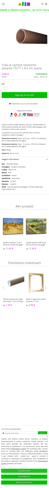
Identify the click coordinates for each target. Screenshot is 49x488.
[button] (23, 61)
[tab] (24, 159)
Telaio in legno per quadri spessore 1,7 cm (36, 300)
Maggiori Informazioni (10, 159)
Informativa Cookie (18, 449)
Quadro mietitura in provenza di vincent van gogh (13, 243)
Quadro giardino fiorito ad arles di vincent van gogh (36, 243)
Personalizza (24, 476)
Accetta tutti (24, 471)
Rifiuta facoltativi (24, 482)
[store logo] (24, 4)
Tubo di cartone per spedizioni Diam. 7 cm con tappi (13, 300)
